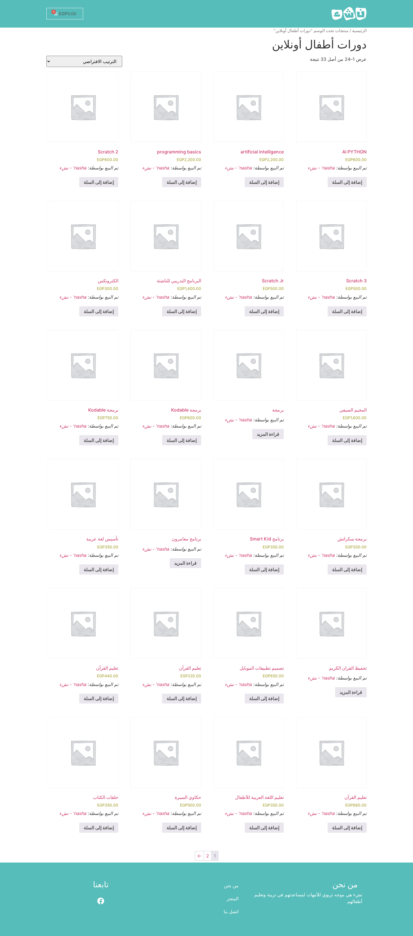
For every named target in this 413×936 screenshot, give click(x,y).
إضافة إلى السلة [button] (347, 182)
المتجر (233, 898)
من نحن (231, 885)
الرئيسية (359, 30)
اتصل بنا (231, 911)
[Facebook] (101, 901)
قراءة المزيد (268, 434)
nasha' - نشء (321, 168)
